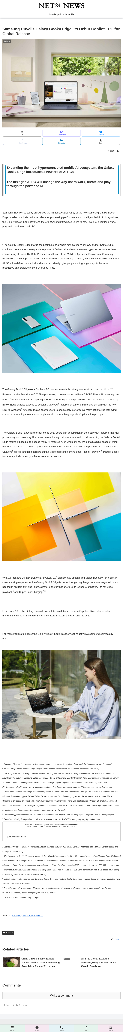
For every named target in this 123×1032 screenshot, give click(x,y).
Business (9, 933)
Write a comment (61, 995)
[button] (101, 141)
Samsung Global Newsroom (27, 915)
